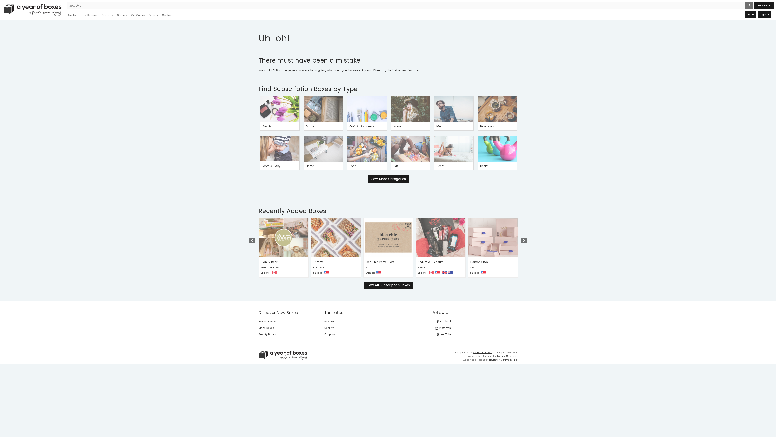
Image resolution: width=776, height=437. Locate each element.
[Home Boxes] (323, 149)
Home (310, 166)
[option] (284, 248)
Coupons (107, 15)
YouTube (446, 334)
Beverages (487, 126)
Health (484, 166)
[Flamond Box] (493, 237)
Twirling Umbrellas (507, 355)
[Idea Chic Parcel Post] (388, 237)
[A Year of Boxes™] (32, 10)
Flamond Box (479, 262)
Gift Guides (138, 15)
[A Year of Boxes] (283, 355)
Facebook (445, 321)
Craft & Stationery (361, 126)
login (751, 14)
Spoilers (122, 15)
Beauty (267, 126)
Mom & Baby (271, 166)
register (764, 14)
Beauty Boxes (267, 334)
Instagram (445, 328)
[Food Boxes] (367, 149)
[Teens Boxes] (453, 149)
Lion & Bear (269, 262)
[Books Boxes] (323, 109)
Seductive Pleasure (430, 262)
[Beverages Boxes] (497, 109)
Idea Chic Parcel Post (380, 262)
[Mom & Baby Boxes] (279, 149)
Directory (72, 15)
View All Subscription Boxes (388, 285)
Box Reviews (89, 15)
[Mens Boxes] (453, 109)
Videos (153, 15)
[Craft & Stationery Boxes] (367, 109)
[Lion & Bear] (283, 237)
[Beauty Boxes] (279, 109)
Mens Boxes (266, 328)
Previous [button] (252, 240)
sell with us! (764, 5)
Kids (396, 166)
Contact (167, 15)
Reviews (329, 321)
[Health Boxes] (497, 149)
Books (310, 126)
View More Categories (388, 179)
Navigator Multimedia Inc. (503, 359)
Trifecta (318, 262)
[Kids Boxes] (410, 149)
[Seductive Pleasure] (440, 237)
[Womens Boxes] (410, 109)
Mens (440, 126)
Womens (399, 126)
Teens (440, 166)
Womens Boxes (268, 321)
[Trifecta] (336, 237)
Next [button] (524, 240)
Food (352, 166)
